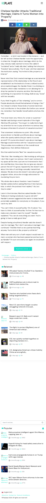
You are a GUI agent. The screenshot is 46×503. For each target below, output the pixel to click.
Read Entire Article (22, 249)
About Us (5, 495)
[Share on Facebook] (12, 25)
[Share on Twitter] (19, 25)
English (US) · (8, 492)
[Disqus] (23, 390)
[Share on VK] (33, 25)
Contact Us (12, 495)
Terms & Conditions (23, 495)
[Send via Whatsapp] (26, 25)
